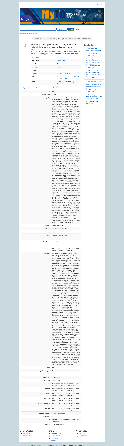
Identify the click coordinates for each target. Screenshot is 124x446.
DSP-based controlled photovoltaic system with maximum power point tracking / (94, 72)
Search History (27, 433)
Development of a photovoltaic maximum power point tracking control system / (94, 50)
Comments (39, 88)
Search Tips (82, 433)
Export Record (67, 38)
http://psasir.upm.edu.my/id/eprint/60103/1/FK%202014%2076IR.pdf (68, 77)
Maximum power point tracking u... (28, 33)
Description (31, 88)
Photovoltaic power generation (64, 73)
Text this (44, 38)
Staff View (55, 88)
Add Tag (77, 82)
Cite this (37, 38)
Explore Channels (55, 437)
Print (59, 38)
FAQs (80, 437)
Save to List (77, 38)
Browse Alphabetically (56, 435)
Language (100, 5)
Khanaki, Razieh (61, 60)
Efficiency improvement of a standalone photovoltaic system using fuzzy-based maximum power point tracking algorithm (94, 97)
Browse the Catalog (56, 433)
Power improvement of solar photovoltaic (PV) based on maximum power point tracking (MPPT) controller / (94, 61)
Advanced (77, 29)
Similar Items (47, 88)
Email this (52, 38)
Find (71, 29)
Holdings (23, 88)
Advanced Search (27, 435)
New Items (53, 440)
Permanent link (87, 38)
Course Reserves (55, 438)
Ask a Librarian (83, 435)
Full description (35, 57)
